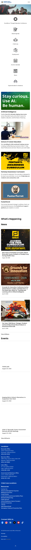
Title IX (3, 504)
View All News (5, 334)
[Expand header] (29, 2)
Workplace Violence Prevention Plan (11, 508)
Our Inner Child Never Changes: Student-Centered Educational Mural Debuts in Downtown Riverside (14, 324)
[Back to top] (15, 545)
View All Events (5, 438)
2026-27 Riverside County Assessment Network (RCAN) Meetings (14, 430)
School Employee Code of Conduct (10, 501)
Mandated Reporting (7, 497)
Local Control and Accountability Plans (12, 496)
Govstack (8, 539)
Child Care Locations (8, 483)
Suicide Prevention (6, 503)
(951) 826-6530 (5, 454)
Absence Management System (10, 490)
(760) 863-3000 (5, 470)
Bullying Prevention (6, 492)
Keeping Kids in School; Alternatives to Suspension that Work (14, 398)
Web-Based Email (6, 506)
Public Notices (5, 499)
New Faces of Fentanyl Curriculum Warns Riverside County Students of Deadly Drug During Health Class (15, 254)
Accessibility (4, 536)
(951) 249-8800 (5, 462)
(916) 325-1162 (5, 478)
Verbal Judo (5, 366)
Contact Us (4, 489)
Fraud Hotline (5, 494)
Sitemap (3, 533)
